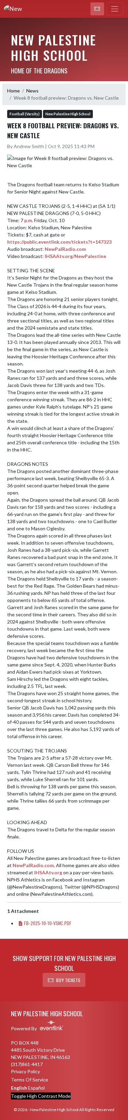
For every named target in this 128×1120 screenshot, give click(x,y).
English (19, 1088)
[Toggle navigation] (114, 8)
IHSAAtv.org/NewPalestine (75, 256)
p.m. (28, 220)
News (32, 91)
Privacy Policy (25, 1071)
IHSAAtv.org (48, 872)
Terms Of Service (29, 1079)
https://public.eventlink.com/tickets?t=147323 (59, 242)
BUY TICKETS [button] (68, 979)
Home (13, 91)
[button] (97, 8)
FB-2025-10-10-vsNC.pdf (47, 923)
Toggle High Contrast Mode (41, 1096)
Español (36, 1088)
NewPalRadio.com (65, 249)
